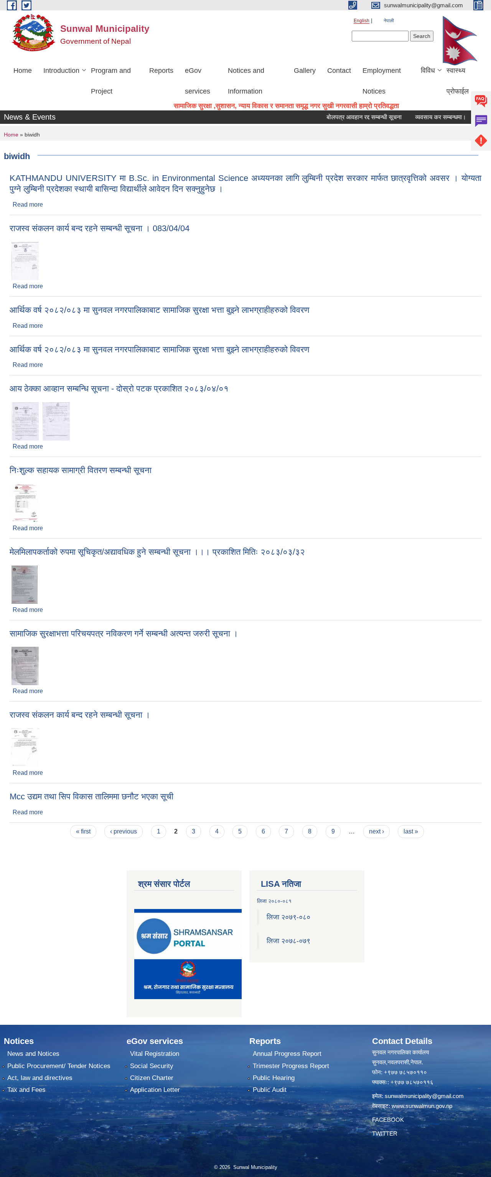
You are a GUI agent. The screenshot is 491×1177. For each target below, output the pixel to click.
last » (411, 831)
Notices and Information (246, 81)
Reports (161, 70)
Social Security (151, 1066)
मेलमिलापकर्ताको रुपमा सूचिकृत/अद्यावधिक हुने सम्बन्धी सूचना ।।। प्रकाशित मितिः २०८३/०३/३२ (157, 552)
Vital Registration (154, 1053)
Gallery (305, 70)
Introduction (61, 70)
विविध (428, 70)
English (361, 20)
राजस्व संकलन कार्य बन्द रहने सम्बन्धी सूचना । (80, 715)
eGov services (197, 81)
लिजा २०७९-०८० (288, 917)
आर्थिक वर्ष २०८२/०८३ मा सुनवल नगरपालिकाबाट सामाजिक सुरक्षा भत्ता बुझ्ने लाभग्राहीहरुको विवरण (159, 310)
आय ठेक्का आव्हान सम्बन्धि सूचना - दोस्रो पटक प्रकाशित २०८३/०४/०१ (119, 388)
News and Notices (33, 1053)
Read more (28, 204)
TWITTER (384, 1133)
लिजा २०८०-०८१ (274, 901)
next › (376, 831)
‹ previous (123, 831)
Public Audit (270, 1089)
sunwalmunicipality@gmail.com (424, 1096)
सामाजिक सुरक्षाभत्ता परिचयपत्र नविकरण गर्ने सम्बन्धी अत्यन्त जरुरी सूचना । (124, 633)
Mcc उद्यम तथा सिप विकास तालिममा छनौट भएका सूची (91, 796)
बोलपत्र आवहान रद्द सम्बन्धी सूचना (349, 117)
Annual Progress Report (287, 1053)
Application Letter (155, 1089)
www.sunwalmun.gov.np (422, 1106)
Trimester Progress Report (291, 1066)
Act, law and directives (39, 1078)
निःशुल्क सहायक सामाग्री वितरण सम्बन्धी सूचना (81, 470)
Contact (339, 70)
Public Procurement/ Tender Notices (58, 1066)
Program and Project (111, 81)
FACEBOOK (388, 1119)
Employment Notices (381, 81)
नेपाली (389, 20)
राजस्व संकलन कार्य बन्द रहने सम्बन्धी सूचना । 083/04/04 (99, 228)
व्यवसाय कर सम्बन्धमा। (425, 117)
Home (22, 70)
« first (83, 831)
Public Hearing (274, 1078)
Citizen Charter (151, 1078)
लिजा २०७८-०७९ (288, 941)
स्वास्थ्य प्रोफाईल (458, 81)
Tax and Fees (26, 1089)
